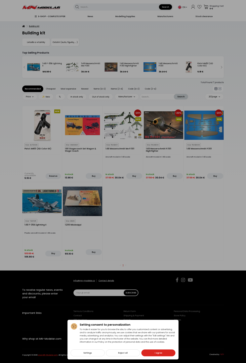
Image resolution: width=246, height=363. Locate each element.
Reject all (123, 352)
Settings (87, 352)
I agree (158, 352)
